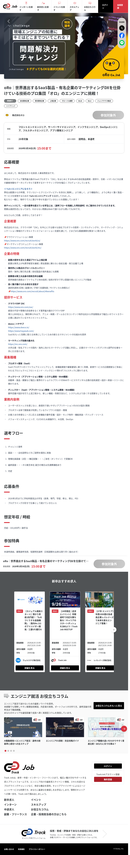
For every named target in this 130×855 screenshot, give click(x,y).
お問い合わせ (9, 849)
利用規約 (21, 849)
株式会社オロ (18, 115)
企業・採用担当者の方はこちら (49, 814)
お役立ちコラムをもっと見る (109, 706)
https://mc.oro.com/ (17, 345)
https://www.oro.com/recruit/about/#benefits (32, 292)
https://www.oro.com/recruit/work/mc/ (22, 248)
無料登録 (108, 779)
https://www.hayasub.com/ (21, 332)
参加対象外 (108, 115)
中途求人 (9, 809)
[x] (122, 28)
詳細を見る (29, 668)
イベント (36, 800)
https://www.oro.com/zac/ (20, 308)
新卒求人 (9, 800)
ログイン (105, 6)
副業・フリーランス (15, 814)
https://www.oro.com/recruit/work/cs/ (22, 241)
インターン (10, 804)
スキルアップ (38, 804)
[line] (122, 42)
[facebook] (122, 35)
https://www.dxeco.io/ (18, 328)
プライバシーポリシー (37, 849)
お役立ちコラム (40, 809)
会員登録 (120, 6)
